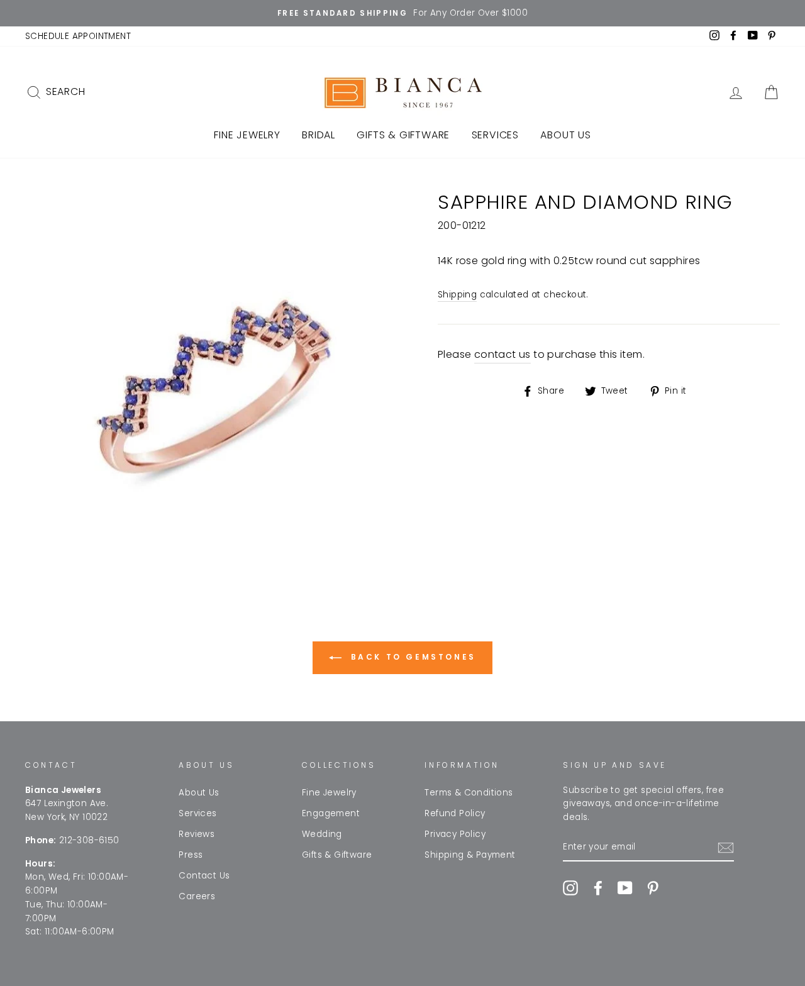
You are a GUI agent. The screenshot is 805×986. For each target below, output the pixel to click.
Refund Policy (455, 813)
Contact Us (204, 876)
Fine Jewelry (247, 135)
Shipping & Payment (470, 855)
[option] (402, 13)
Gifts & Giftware (403, 135)
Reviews (196, 834)
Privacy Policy (455, 834)
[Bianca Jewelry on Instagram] (570, 887)
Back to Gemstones (411, 656)
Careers (197, 896)
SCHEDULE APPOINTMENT (78, 36)
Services (495, 135)
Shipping (457, 295)
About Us (565, 135)
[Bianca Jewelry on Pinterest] (652, 887)
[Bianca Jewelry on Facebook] (598, 887)
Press (191, 855)
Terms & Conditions (469, 793)
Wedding (322, 834)
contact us (502, 354)
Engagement (331, 813)
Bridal (318, 135)
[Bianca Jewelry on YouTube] (625, 887)
